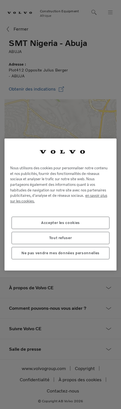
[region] (60, 204)
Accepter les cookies (60, 223)
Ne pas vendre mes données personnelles (60, 253)
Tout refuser (60, 238)
